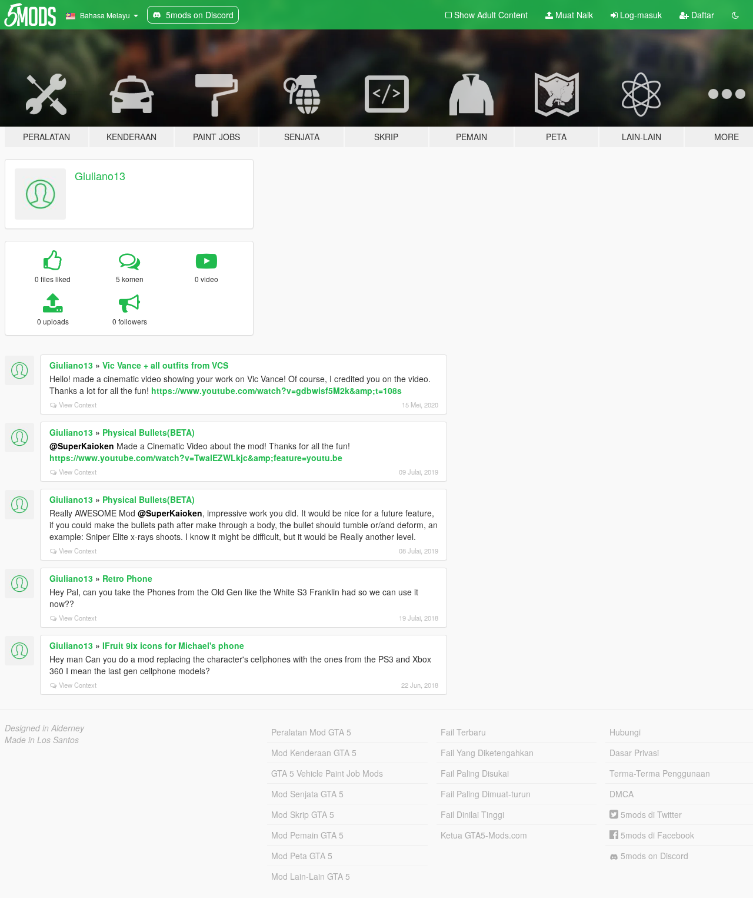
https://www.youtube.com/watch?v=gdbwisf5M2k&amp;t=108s (276, 390)
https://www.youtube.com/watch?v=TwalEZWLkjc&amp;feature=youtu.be (195, 457)
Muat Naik (573, 15)
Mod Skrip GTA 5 (302, 814)
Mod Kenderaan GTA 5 (313, 752)
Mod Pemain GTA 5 (307, 835)
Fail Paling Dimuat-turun (486, 794)
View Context (77, 404)
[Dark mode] (735, 14)
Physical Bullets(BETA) (148, 432)
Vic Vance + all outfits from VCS (165, 365)
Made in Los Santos (42, 739)
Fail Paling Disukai (475, 773)
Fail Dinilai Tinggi (472, 814)
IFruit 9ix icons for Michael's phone (173, 645)
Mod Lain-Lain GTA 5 (310, 876)
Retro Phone (127, 578)
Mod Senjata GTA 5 (307, 794)
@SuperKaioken (81, 446)
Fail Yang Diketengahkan (487, 752)
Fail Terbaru (463, 732)
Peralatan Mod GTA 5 (311, 732)
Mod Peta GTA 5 (301, 855)
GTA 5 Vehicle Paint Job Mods (327, 773)
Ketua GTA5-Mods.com (484, 835)
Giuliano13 (100, 175)
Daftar (701, 15)
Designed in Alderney (44, 728)
